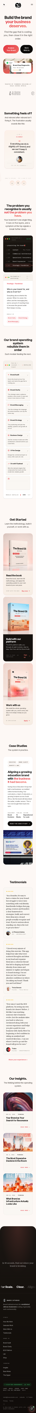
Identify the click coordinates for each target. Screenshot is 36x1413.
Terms (11, 1401)
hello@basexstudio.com (10, 1397)
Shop (5, 1358)
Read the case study (19, 823)
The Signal (6, 1375)
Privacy (5, 1401)
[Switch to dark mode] (4, 4)
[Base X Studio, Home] (18, 5)
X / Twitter (29, 1397)
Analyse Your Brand (11, 49)
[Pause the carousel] (18, 183)
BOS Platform (7, 1350)
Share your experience (18, 1060)
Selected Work (8, 1325)
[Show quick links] (4, 1404)
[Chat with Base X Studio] (32, 1408)
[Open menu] (32, 4)
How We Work (8, 1321)
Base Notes (7, 1371)
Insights (5, 1367)
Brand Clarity (7, 1346)
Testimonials (7, 1333)
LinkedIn (22, 1397)
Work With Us (27, 49)
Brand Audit (7, 1343)
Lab (4, 1354)
